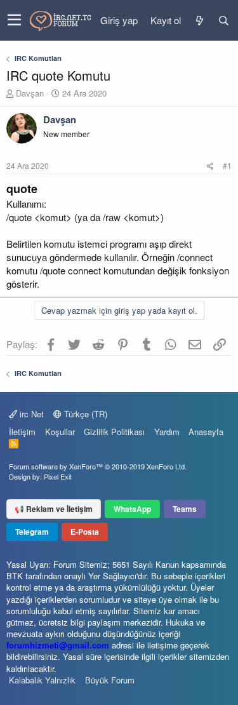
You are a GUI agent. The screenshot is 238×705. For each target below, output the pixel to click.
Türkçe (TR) (84, 414)
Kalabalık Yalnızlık (42, 680)
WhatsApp (132, 508)
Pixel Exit (58, 476)
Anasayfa (205, 432)
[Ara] (223, 20)
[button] (14, 20)
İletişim (22, 432)
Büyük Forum (110, 680)
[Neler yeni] (199, 20)
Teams (185, 508)
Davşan (30, 93)
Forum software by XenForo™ (98, 466)
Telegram (32, 531)
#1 (227, 165)
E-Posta (84, 531)
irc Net (30, 414)
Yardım (167, 432)
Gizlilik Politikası (114, 432)
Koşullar (60, 432)
